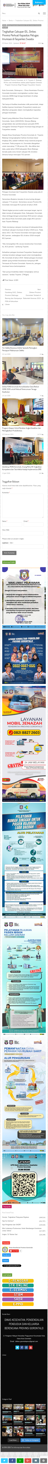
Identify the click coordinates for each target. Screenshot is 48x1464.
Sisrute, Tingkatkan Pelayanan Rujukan (15, 1217)
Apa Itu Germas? (8, 1221)
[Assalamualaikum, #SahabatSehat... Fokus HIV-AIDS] (30, 1409)
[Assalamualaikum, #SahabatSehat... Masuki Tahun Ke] (30, 1431)
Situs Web (5, 530)
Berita (4, 25)
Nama (4, 521)
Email (26, 521)
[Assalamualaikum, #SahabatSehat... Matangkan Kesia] (18, 1420)
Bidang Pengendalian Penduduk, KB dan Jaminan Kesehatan (24, 25)
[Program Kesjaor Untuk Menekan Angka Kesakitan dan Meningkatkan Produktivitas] (22, 400)
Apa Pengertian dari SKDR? (11, 1225)
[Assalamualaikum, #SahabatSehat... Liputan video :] (41, 1420)
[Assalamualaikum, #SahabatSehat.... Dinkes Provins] (30, 1420)
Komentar (6, 492)
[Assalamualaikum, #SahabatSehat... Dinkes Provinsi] (41, 1409)
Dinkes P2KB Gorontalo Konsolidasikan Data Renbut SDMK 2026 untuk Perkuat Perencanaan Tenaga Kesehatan (20, 389)
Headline (5, 27)
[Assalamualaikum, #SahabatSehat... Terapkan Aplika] (7, 1409)
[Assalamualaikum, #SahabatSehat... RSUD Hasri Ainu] (18, 1409)
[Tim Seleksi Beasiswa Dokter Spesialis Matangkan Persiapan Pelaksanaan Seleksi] (22, 319)
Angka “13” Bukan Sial (9, 1234)
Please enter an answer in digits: (13, 539)
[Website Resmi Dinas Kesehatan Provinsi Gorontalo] (24, 5)
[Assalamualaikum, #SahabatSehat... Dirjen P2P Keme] (7, 1420)
